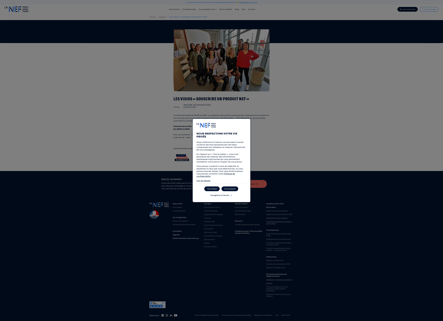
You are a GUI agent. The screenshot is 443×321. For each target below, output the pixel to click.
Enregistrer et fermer (219, 195)
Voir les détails (203, 181)
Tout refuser (212, 189)
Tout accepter (230, 189)
